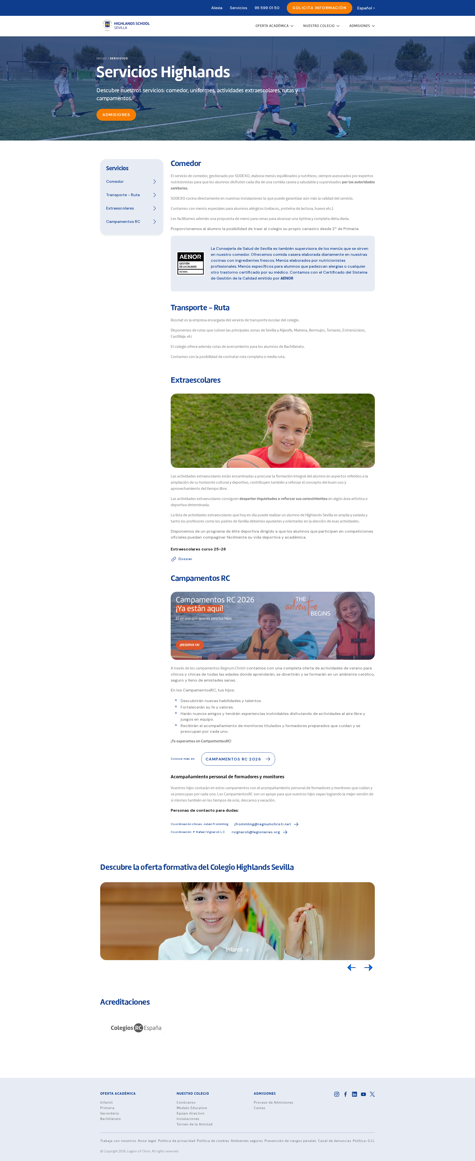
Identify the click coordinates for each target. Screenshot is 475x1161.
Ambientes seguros (247, 1140)
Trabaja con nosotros (118, 1140)
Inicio (101, 58)
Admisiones (116, 114)
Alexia (216, 7)
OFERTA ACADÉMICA (272, 26)
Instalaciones (188, 1119)
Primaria (107, 1108)
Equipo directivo (191, 1113)
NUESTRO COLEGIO (319, 26)
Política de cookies (213, 1140)
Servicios (238, 7)
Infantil (106, 1102)
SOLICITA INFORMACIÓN (319, 7)
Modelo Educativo (192, 1108)
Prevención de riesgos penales (290, 1140)
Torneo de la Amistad (195, 1124)
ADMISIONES (359, 26)
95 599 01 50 (267, 7)
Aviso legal (147, 1140)
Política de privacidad (176, 1140)
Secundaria (109, 1113)
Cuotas (259, 1108)
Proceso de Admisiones (273, 1102)
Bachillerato (110, 1119)
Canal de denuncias (334, 1140)
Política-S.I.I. (364, 1140)
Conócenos (186, 1102)
